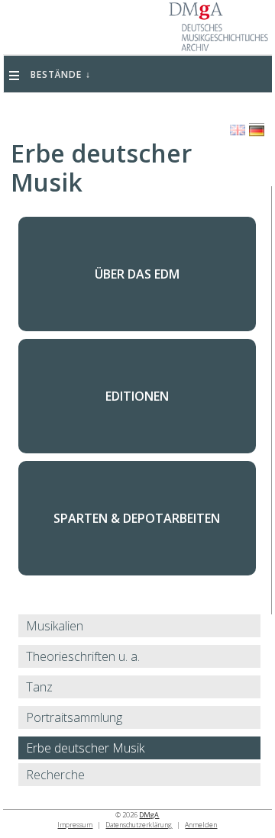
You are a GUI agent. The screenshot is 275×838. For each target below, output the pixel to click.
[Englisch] (237, 130)
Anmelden (201, 825)
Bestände (56, 74)
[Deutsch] (256, 131)
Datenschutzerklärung (138, 825)
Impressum (74, 825)
